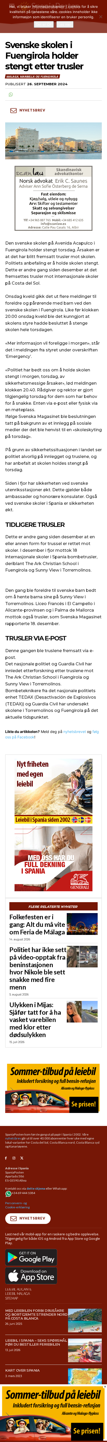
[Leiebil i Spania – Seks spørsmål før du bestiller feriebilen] (85, 1350)
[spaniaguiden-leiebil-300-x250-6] (53, 791)
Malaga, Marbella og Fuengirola (32, 76)
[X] (22, 1158)
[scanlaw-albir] (53, 198)
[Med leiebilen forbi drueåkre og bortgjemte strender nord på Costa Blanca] (85, 1320)
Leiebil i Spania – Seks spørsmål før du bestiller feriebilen (36, 1342)
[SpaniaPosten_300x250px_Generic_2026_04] (53, 858)
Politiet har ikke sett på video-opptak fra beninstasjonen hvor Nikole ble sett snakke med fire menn (37, 968)
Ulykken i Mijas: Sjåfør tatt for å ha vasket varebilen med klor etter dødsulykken (35, 1019)
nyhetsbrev (13, 1138)
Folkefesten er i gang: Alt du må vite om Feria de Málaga (37, 924)
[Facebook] (6, 1158)
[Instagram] (14, 1158)
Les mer (64, 24)
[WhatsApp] (10, 94)
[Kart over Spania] (85, 1380)
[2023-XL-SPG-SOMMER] (53, 1087)
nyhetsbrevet (74, 731)
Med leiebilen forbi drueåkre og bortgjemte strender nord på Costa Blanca (36, 1314)
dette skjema (35, 1188)
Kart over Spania (22, 1370)
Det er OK (44, 24)
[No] (100, 16)
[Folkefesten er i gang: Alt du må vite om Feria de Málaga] (82, 924)
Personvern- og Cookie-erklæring (17, 1205)
